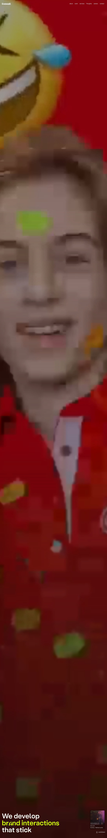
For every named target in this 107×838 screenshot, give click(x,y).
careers (96, 3)
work (76, 3)
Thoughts (89, 3)
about (71, 3)
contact (102, 3)
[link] (8, 3)
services (82, 3)
